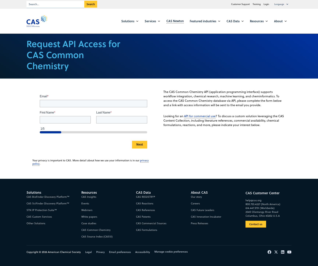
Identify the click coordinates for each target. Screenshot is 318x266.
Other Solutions (35, 223)
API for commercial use (199, 116)
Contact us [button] (255, 224)
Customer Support (240, 4)
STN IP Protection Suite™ (41, 210)
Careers (195, 203)
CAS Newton (175, 21)
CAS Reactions (144, 203)
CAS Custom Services (39, 217)
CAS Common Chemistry (96, 230)
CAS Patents (143, 217)
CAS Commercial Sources (151, 223)
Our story (196, 197)
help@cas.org (253, 200)
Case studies (88, 223)
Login (266, 4)
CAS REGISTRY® (145, 197)
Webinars (86, 210)
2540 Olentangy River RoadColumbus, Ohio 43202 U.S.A (262, 214)
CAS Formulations (146, 230)
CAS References (145, 210)
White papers (89, 217)
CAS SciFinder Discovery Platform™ (47, 203)
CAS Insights (88, 197)
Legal (88, 252)
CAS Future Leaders (202, 210)
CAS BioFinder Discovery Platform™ (47, 197)
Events (85, 203)
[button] (282, 4)
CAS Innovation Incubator (206, 217)
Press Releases (199, 223)
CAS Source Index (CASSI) (97, 236)
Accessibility (142, 252)
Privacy (100, 252)
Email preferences (120, 252)
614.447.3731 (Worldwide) (260, 208)
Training (257, 4)
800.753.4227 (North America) (262, 204)
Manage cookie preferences (171, 251)
